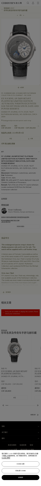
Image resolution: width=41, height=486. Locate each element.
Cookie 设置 (20, 464)
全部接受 (20, 477)
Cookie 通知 (6, 458)
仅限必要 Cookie (20, 470)
